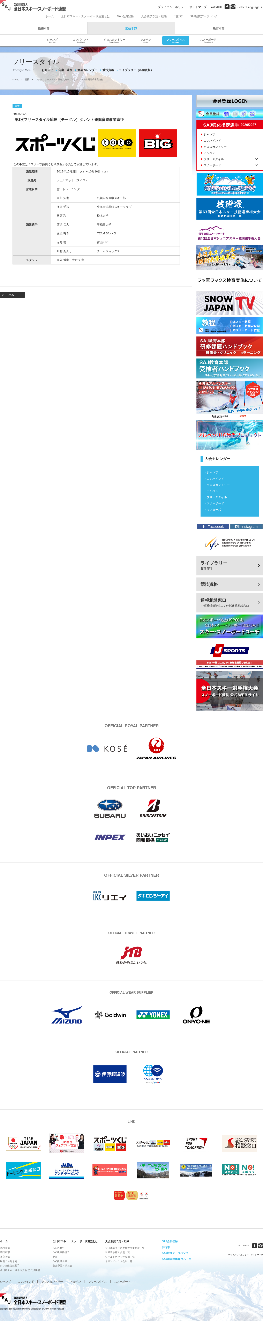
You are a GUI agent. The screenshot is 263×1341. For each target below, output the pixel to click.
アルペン (146, 40)
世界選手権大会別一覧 (117, 1252)
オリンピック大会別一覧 (118, 1261)
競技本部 (131, 28)
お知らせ (47, 70)
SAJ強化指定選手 (9, 1265)
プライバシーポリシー (172, 7)
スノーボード (208, 40)
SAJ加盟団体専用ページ (176, 1259)
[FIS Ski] (229, 543)
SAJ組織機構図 (61, 1252)
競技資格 (108, 70)
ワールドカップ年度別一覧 (120, 1256)
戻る (11, 295)
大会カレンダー (87, 70)
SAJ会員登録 (125, 16)
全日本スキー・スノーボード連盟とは (85, 16)
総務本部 (44, 28)
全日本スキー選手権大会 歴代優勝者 (20, 1270)
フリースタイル (175, 40)
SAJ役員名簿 (60, 1261)
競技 (27, 79)
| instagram (248, 527)
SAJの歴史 (59, 1248)
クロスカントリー (114, 40)
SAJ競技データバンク (204, 16)
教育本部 (219, 28)
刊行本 (178, 16)
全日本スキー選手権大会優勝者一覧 (125, 1248)
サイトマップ (198, 7)
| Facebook (214, 527)
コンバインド (81, 40)
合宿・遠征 (65, 70)
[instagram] (233, 6)
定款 (55, 1256)
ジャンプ (52, 40)
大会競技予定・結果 (154, 16)
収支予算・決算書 (62, 1265)
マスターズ (214, 509)
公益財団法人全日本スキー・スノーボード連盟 (33, 1299)
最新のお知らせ (8, 1261)
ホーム (49, 16)
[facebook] (227, 6)
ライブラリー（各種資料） (136, 70)
